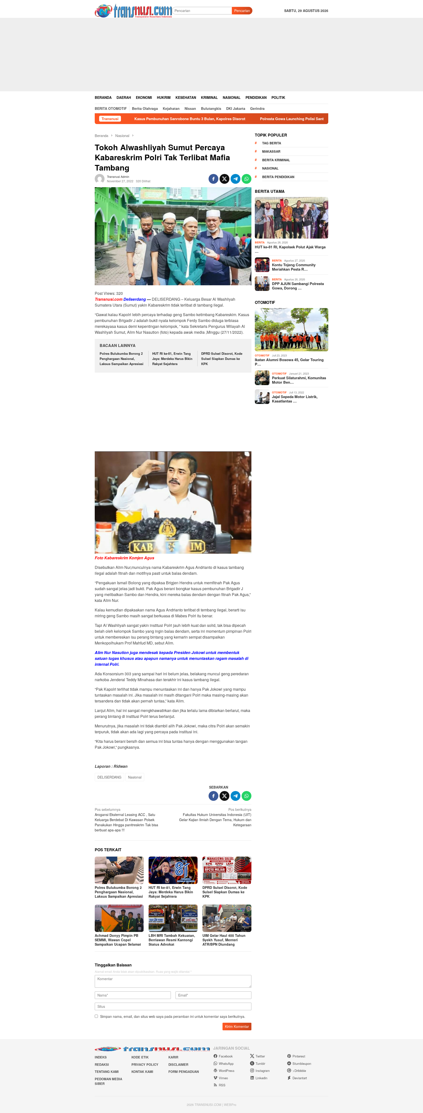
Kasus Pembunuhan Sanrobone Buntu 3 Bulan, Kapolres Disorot (147, 118)
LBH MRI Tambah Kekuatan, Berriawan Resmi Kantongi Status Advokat (172, 940)
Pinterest (299, 1056)
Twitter (260, 1056)
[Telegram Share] (235, 179)
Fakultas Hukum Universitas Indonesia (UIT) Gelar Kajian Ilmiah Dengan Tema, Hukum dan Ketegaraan (215, 817)
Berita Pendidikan (278, 176)
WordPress (227, 1070)
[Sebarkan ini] (213, 179)
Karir (173, 1057)
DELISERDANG (109, 777)
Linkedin (261, 1078)
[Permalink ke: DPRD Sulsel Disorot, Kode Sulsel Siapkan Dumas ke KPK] (226, 870)
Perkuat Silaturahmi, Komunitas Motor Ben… (299, 380)
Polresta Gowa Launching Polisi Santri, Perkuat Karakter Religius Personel (281, 118)
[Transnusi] (133, 10)
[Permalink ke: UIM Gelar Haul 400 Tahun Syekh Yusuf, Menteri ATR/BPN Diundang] (226, 918)
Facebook (226, 1056)
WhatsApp (226, 1063)
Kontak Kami (142, 1071)
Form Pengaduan (183, 1071)
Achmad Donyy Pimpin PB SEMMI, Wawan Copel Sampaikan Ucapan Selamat (118, 940)
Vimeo (223, 1078)
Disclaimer (178, 1064)
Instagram (263, 1070)
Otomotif (262, 355)
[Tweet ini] (224, 179)
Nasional (134, 777)
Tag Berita (271, 142)
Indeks (101, 1057)
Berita (260, 242)
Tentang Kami (107, 1071)
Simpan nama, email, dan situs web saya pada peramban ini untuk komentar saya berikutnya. (172, 1016)
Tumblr (260, 1063)
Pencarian (242, 10)
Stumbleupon (302, 1063)
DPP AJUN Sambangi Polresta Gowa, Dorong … (298, 285)
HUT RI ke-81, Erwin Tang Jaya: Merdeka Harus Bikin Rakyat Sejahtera (172, 358)
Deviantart (300, 1078)
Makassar (271, 151)
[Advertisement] (211, 54)
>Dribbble (299, 1070)
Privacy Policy (144, 1064)
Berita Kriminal (276, 159)
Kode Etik (140, 1057)
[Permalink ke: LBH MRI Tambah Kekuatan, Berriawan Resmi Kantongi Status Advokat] (173, 918)
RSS (222, 1085)
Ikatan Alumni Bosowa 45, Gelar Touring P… (289, 361)
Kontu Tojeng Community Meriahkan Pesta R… (294, 267)
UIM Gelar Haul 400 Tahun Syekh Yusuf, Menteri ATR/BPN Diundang (224, 940)
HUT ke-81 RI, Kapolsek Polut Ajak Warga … (290, 248)
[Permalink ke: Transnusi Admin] (100, 178)
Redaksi (102, 1064)
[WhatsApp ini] (246, 179)
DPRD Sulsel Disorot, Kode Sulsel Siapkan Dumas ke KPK (221, 358)
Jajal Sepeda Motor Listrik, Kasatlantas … (294, 398)
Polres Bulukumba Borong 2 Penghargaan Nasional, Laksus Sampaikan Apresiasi (121, 358)
